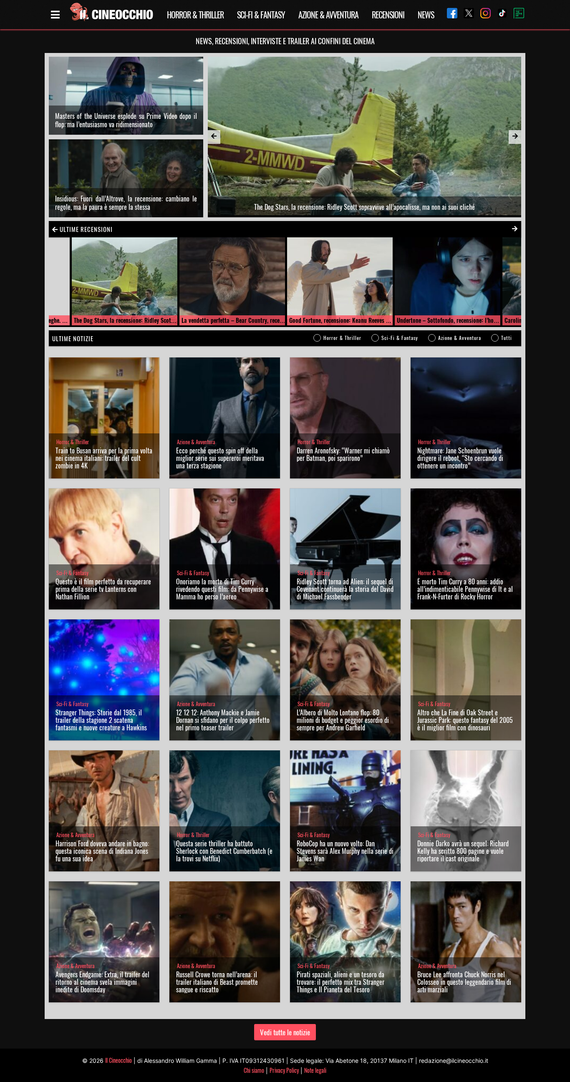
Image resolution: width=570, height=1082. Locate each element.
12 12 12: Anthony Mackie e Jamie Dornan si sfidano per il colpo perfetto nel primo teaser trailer (223, 719)
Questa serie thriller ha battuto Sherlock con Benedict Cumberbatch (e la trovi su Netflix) (224, 850)
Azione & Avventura (328, 14)
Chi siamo (254, 1070)
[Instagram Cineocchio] (482, 14)
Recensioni (388, 14)
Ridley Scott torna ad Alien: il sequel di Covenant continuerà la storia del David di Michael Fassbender (345, 588)
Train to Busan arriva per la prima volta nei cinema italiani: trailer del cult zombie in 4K (103, 458)
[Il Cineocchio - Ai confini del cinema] (111, 14)
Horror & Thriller (195, 14)
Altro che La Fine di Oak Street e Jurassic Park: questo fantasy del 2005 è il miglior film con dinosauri (465, 719)
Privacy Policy (284, 1070)
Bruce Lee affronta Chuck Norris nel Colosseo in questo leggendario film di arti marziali (464, 981)
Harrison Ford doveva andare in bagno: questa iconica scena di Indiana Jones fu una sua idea (102, 850)
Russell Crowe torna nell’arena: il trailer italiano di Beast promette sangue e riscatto (217, 981)
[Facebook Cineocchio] (449, 14)
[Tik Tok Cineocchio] (499, 14)
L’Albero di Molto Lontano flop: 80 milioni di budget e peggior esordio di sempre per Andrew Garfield (343, 719)
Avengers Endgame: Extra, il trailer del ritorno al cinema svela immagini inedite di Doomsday (102, 981)
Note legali (315, 1070)
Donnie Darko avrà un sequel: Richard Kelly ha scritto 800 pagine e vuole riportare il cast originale (463, 850)
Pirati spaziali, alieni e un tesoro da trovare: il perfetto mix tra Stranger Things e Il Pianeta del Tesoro (340, 981)
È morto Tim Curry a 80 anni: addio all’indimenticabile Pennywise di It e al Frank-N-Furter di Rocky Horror (465, 588)
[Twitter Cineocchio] (465, 14)
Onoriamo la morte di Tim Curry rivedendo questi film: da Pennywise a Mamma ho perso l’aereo (222, 588)
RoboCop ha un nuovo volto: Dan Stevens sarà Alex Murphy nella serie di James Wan (345, 850)
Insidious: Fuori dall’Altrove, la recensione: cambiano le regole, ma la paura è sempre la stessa (126, 203)
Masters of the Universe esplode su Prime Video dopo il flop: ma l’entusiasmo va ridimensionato (126, 120)
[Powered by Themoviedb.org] (515, 14)
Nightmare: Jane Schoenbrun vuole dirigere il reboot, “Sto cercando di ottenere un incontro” (460, 458)
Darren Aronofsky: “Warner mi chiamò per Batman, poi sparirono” (343, 454)
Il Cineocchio (118, 1060)
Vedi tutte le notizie (285, 1032)
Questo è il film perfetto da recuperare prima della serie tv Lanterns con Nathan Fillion (103, 588)
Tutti (506, 337)
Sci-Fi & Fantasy (261, 14)
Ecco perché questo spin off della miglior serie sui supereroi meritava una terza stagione (220, 458)
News (426, 14)
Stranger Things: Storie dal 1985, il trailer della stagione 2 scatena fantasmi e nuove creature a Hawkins (101, 719)
